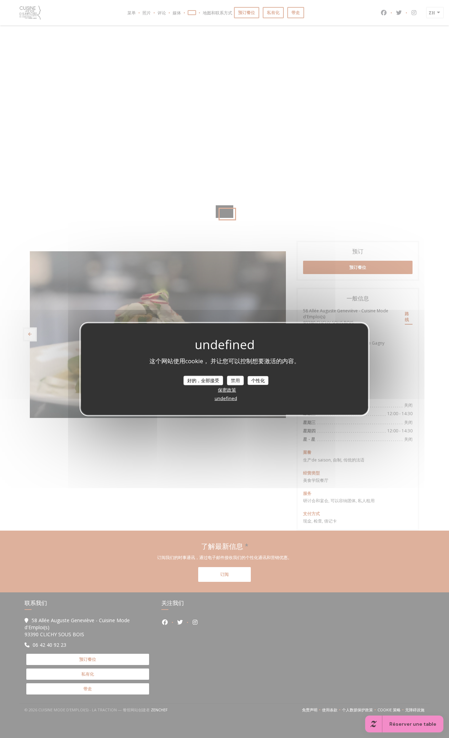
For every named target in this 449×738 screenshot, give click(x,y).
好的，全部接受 (203, 380)
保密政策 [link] (227, 390)
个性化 (258, 380)
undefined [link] (226, 398)
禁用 (235, 380)
